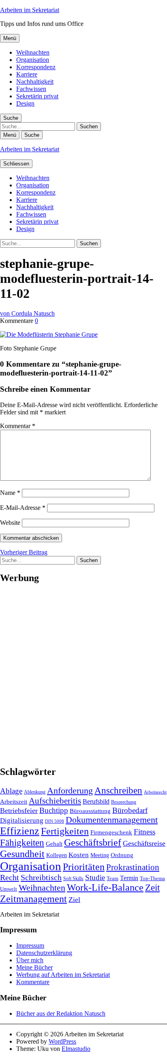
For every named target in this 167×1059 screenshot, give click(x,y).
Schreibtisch (41, 877)
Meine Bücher (34, 967)
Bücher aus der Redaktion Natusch (60, 1013)
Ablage (11, 791)
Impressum (30, 945)
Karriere (26, 74)
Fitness (144, 832)
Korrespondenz (36, 67)
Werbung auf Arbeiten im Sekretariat (63, 974)
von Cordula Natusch (27, 313)
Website (10, 522)
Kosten (79, 855)
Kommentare (32, 981)
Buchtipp (53, 810)
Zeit (152, 887)
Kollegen (56, 855)
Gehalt (54, 843)
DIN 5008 (54, 821)
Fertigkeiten (65, 831)
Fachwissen (31, 88)
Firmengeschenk (111, 832)
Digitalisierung (21, 820)
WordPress (62, 1041)
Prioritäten (84, 867)
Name (10, 492)
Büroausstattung (90, 810)
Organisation (32, 59)
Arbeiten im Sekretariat (29, 9)
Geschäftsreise (144, 843)
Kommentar (17, 425)
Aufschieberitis (55, 801)
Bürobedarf (130, 810)
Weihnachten (32, 52)
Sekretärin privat (37, 96)
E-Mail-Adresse (22, 507)
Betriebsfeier (19, 810)
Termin (129, 878)
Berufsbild (96, 801)
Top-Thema (152, 878)
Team (112, 878)
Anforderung (70, 790)
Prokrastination (132, 867)
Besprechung (123, 802)
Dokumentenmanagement (112, 820)
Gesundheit (22, 853)
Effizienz (19, 831)
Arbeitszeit (13, 801)
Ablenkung (34, 792)
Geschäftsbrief (92, 842)
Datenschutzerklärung (44, 952)
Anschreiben (118, 790)
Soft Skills (73, 878)
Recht (9, 877)
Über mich (29, 960)
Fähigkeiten (22, 842)
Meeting (99, 855)
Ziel (74, 900)
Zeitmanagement (33, 898)
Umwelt (8, 889)
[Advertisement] (83, 675)
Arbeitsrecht (155, 792)
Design (25, 103)
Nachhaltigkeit (35, 81)
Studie (95, 877)
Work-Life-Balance (105, 887)
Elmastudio (76, 1048)
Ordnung (122, 854)
